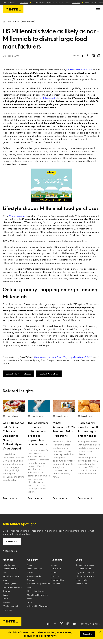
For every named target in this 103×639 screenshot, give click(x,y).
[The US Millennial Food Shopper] (51, 185)
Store (29, 602)
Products (8, 560)
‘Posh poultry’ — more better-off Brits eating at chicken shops (88, 429)
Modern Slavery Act (85, 576)
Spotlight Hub (58, 580)
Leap (5, 580)
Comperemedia (34, 576)
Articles (55, 565)
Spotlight (57, 560)
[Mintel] (13, 9)
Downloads (57, 568)
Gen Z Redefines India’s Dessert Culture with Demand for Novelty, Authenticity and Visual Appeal (13, 435)
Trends (5, 598)
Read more (8, 498)
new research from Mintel (79, 69)
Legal (79, 560)
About (29, 565)
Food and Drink (28, 21)
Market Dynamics (10, 583)
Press (29, 598)
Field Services (9, 565)
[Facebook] (55, 624)
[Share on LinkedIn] (93, 55)
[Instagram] (48, 624)
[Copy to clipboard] (98, 55)
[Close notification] (100, 631)
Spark (5, 595)
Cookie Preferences (85, 565)
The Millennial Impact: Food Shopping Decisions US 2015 (62, 357)
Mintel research (47, 98)
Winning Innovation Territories (11, 608)
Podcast (55, 576)
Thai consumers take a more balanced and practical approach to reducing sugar (38, 433)
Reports (6, 591)
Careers (30, 572)
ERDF (29, 587)
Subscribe (10, 541)
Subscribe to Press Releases (18, 373)
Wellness (7, 602)
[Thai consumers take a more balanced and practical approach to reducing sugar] (39, 406)
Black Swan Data (34, 568)
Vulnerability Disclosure (37, 606)
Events (54, 572)
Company (32, 560)
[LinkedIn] (67, 624)
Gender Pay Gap (83, 568)
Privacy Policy (82, 580)
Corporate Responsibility (38, 583)
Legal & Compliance (85, 572)
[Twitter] (61, 624)
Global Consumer (10, 568)
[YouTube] (74, 624)
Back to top (11, 551)
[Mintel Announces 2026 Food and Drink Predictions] (64, 406)
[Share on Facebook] (82, 55)
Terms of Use (81, 583)
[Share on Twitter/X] (88, 55)
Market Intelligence (36, 591)
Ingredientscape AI (11, 576)
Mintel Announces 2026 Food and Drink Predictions (64, 429)
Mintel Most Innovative (37, 595)
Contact (30, 580)
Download (20, 2)
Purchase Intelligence (12, 587)
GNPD (5, 572)
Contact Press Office (49, 373)
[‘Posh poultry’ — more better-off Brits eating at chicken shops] (89, 406)
